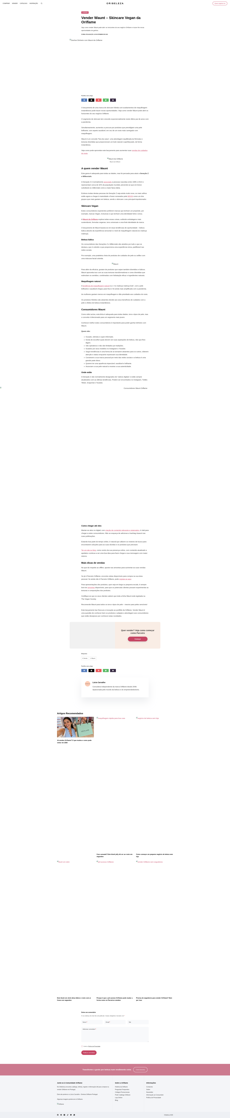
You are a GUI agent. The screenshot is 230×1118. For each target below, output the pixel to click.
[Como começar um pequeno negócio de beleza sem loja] (154, 784)
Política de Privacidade (94, 1046)
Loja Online (118, 1097)
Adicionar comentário (89, 1029)
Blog (116, 1100)
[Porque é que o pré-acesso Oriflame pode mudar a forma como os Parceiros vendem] (115, 927)
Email (108, 1022)
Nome (85, 1022)
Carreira (85, 12)
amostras (91, 587)
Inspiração (34, 3)
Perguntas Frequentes (122, 1089)
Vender (15, 3)
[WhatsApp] (106, 100)
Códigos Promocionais (122, 1092)
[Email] (113, 100)
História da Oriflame (121, 1087)
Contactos (149, 1087)
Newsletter (149, 1092)
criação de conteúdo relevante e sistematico (122, 530)
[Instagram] (64, 1115)
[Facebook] (84, 100)
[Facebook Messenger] (71, 1115)
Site (130, 1022)
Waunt (93, 658)
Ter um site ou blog (88, 550)
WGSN (130, 196)
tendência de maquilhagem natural (96, 286)
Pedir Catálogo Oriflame (122, 1095)
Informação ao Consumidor (155, 1095)
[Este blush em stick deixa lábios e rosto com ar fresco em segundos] (75, 927)
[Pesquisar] (41, 3)
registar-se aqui (125, 579)
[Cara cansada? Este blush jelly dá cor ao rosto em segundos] (115, 784)
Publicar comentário (89, 1052)
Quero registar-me (220, 3)
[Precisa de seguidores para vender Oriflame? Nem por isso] (154, 927)
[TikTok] (67, 1115)
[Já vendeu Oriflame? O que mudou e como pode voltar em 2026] (75, 727)
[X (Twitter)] (91, 100)
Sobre (148, 1089)
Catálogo (23, 3)
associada (108, 182)
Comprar (6, 3)
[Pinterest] (99, 100)
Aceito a (92, 1046)
